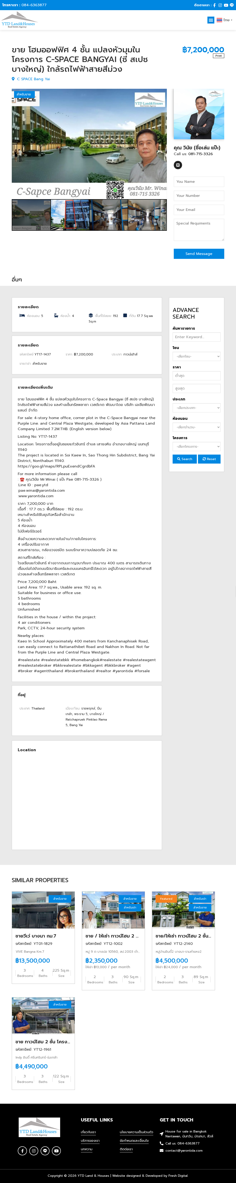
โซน (176, 348)
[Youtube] (226, 5)
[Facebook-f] (214, 5)
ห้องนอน (180, 418)
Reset (211, 459)
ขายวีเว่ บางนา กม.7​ (35, 935)
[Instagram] (220, 5)
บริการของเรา (90, 1140)
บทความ (86, 1149)
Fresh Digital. (178, 1175)
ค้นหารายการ (184, 328)
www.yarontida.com (35, 496)
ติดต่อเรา (126, 1149)
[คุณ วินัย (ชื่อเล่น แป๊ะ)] (199, 114)
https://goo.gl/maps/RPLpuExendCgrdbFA (56, 466)
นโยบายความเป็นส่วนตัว (136, 1132)
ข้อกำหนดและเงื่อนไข (134, 1140)
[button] (210, 20)
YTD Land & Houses (93, 1175)
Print (218, 56)
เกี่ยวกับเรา (88, 1132)
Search (186, 459)
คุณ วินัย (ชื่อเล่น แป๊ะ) (197, 147)
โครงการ (180, 438)
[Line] (232, 5)
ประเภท (179, 399)
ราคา (177, 367)
